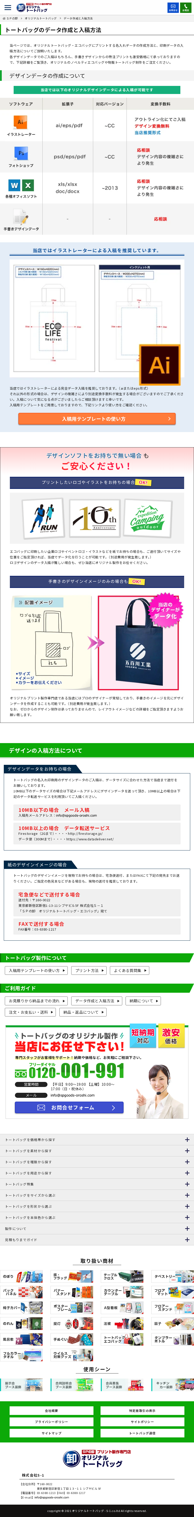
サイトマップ (52, 1433)
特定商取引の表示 (142, 1410)
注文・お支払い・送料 (28, 1012)
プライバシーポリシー (51, 1421)
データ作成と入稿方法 (94, 1000)
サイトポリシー (142, 1421)
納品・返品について (81, 1012)
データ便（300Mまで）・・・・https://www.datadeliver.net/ (66, 839)
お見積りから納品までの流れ (34, 1000)
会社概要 (51, 1410)
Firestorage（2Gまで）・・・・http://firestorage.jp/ (60, 833)
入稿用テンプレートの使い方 (94, 418)
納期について (141, 1000)
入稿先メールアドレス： (37, 815)
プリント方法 (87, 970)
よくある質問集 (127, 970)
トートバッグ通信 (142, 1433)
